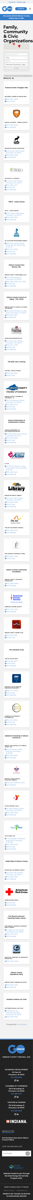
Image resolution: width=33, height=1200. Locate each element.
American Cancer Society (13, 606)
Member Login (21, 2)
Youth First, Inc (10, 836)
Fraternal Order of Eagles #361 (16, 96)
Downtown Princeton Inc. (14, 338)
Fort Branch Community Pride (15, 553)
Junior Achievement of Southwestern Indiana (12, 430)
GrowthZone (22, 1024)
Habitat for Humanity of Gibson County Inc (15, 746)
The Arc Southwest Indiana (14, 527)
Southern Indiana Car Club (14, 1008)
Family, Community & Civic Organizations (17, 76)
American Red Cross (11, 900)
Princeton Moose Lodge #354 (14, 148)
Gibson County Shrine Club (14, 632)
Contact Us (12, 2)
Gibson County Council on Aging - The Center (16, 307)
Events (21, 9)
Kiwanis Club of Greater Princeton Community (13, 687)
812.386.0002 (16, 1077)
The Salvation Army (11, 658)
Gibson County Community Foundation (14, 580)
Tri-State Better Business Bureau (16, 240)
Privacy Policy (9, 1190)
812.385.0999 (16, 1111)
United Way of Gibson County (15, 870)
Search (17, 68)
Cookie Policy (22, 1190)
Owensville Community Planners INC (12, 717)
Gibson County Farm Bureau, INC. (16, 275)
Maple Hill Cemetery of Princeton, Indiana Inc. (16, 958)
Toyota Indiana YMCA (12, 806)
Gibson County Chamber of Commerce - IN (14, 397)
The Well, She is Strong (13, 370)
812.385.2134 (16, 1094)
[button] (14, 44)
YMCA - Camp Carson (12, 210)
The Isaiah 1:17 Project (12, 178)
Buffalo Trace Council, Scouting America (13, 779)
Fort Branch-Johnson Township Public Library (16, 926)
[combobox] (16, 57)
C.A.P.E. (7, 463)
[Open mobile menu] (30, 8)
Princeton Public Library (13, 495)
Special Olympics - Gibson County (16, 122)
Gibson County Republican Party (16, 982)
